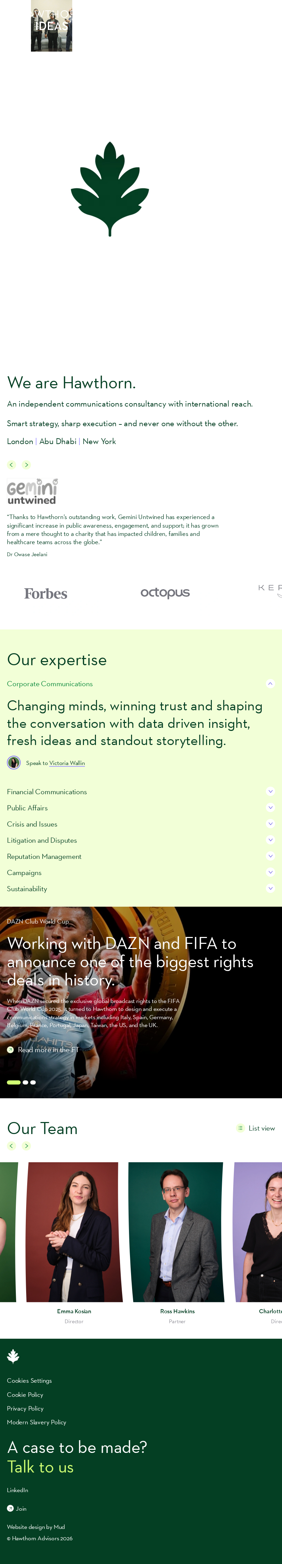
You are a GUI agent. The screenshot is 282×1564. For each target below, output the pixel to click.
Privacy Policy (25, 1408)
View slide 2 (25, 1082)
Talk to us (40, 1466)
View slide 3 (33, 1082)
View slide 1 (14, 1082)
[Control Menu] (271, 14)
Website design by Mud (36, 1527)
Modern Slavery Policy (36, 1422)
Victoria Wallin (67, 763)
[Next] (26, 465)
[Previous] (11, 465)
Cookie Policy (25, 1394)
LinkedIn (17, 1490)
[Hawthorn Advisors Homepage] (45, 14)
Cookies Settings (29, 1380)
